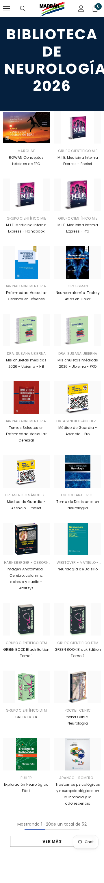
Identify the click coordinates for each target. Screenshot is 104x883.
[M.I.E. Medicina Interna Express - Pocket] (77, 127)
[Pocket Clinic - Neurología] (77, 687)
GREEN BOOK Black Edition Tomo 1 (26, 652)
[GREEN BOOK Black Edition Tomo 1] (26, 619)
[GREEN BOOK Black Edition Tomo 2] (77, 619)
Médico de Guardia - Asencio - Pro (77, 430)
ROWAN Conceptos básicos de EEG (26, 160)
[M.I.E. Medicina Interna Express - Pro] (77, 195)
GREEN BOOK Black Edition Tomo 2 (78, 652)
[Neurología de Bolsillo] (77, 539)
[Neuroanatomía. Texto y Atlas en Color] (77, 262)
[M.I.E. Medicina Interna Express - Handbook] (26, 195)
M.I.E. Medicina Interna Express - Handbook (26, 228)
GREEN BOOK (26, 716)
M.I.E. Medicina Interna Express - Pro (77, 228)
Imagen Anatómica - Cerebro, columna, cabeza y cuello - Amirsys (26, 578)
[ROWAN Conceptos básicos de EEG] (26, 127)
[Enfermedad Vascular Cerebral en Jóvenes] (26, 262)
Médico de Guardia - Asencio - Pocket (26, 504)
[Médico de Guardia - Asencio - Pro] (77, 397)
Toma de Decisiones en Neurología (77, 504)
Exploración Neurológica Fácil (26, 787)
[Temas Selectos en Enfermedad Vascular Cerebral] (26, 397)
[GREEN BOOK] (26, 687)
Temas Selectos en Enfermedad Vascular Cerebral (26, 434)
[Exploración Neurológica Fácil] (26, 754)
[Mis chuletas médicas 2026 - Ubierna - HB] (26, 330)
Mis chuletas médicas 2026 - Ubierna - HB (26, 363)
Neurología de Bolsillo (78, 569)
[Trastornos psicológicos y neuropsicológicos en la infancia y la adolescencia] (77, 754)
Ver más (52, 841)
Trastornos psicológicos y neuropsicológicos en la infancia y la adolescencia (77, 794)
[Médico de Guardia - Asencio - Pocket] (26, 471)
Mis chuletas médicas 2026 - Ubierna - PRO (77, 363)
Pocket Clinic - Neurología (78, 720)
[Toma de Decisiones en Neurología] (77, 471)
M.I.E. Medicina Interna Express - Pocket (77, 160)
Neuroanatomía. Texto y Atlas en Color (78, 295)
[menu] (6, 8)
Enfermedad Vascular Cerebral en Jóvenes (26, 295)
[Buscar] (22, 8)
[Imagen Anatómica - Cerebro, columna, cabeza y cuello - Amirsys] (26, 539)
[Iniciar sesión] (81, 8)
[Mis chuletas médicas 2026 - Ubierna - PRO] (77, 330)
